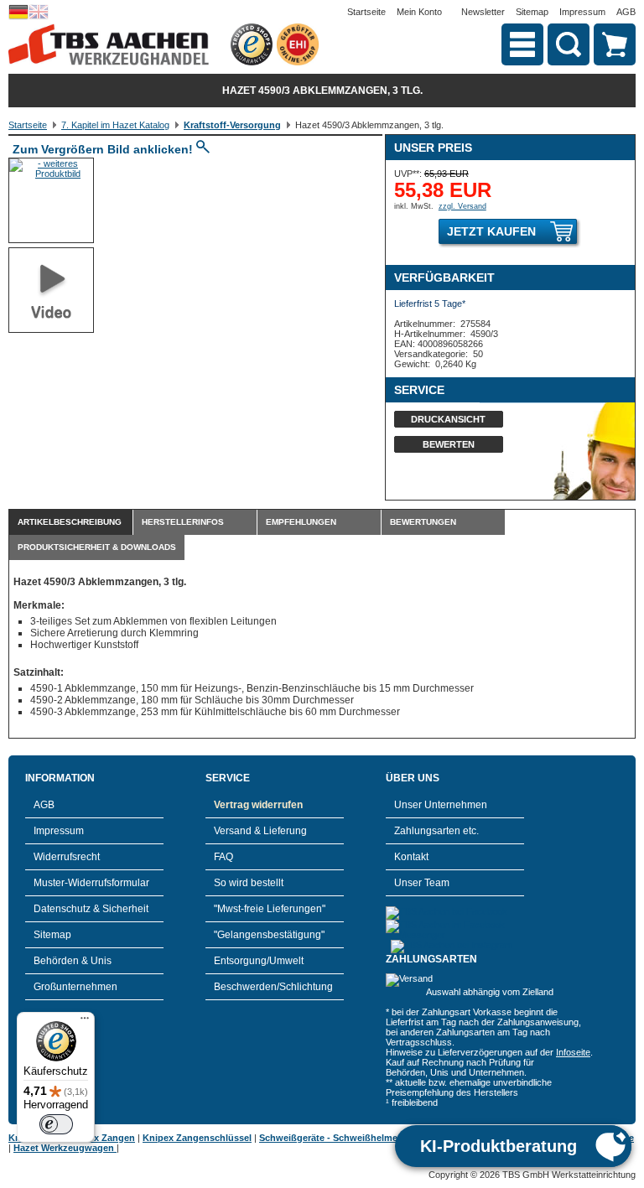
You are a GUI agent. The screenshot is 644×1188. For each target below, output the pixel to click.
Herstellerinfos (183, 522)
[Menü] (85, 1022)
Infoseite (573, 1052)
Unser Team (421, 883)
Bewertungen (423, 522)
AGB (626, 12)
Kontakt (411, 857)
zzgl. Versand (462, 206)
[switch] (56, 1124)
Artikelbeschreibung (70, 522)
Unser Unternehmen (440, 805)
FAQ (223, 857)
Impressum (582, 12)
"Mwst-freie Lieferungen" (269, 909)
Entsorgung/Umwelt (259, 961)
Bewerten (449, 444)
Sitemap (532, 12)
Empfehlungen (301, 522)
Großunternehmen (75, 987)
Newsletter (483, 12)
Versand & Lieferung (260, 831)
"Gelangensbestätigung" (269, 935)
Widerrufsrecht (67, 857)
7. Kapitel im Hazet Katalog (115, 125)
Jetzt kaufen (491, 231)
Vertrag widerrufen (258, 805)
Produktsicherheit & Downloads (97, 547)
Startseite (366, 12)
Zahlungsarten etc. (436, 831)
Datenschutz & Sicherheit (91, 909)
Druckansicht (448, 419)
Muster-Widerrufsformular (91, 883)
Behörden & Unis (73, 961)
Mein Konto (419, 12)
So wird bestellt (248, 883)
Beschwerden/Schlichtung (273, 987)
